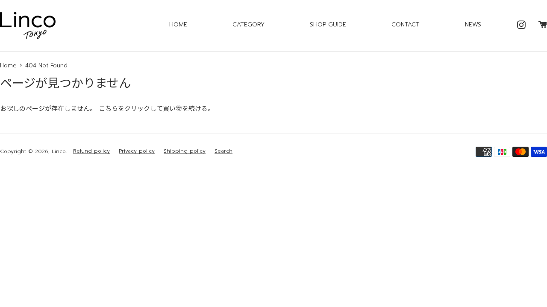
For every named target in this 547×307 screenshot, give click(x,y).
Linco (59, 151)
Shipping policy (185, 151)
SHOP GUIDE (328, 24)
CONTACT (405, 24)
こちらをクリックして (131, 108)
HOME (178, 24)
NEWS (473, 24)
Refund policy (91, 151)
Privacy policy (137, 151)
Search (223, 151)
